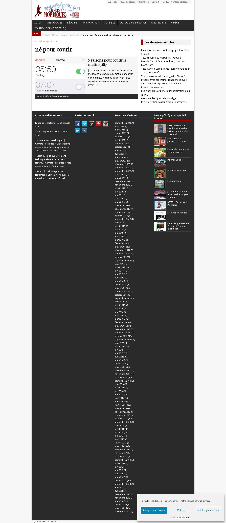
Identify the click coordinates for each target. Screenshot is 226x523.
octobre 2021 (121, 146)
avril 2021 (119, 153)
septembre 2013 (123, 421)
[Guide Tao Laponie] (160, 175)
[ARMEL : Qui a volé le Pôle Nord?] (160, 207)
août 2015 (119, 342)
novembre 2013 (122, 415)
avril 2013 (119, 439)
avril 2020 (119, 174)
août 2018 (119, 222)
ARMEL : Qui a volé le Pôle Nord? (177, 203)
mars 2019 (120, 201)
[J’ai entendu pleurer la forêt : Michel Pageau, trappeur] (160, 197)
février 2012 (121, 480)
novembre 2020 (122, 167)
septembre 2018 (123, 219)
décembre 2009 (122, 511)
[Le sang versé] (160, 186)
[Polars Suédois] (160, 165)
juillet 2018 (120, 226)
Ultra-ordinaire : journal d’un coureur (177, 140)
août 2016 (119, 301)
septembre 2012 (123, 459)
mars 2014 (120, 401)
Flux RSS (165, 1)
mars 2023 (120, 129)
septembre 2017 (123, 260)
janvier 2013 (121, 446)
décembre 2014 (122, 370)
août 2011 (119, 487)
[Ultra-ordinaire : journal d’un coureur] (160, 144)
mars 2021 (120, 157)
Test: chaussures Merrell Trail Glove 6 (161, 57)
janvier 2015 (121, 366)
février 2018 (121, 243)
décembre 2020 (122, 164)
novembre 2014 (122, 373)
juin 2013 (119, 432)
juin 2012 (119, 466)
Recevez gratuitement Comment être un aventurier (178, 226)
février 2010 (121, 504)
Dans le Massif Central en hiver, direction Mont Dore (88, 33)
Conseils (109, 22)
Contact (155, 1)
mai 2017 (119, 274)
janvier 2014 (121, 408)
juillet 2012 (120, 463)
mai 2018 (119, 232)
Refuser (181, 510)
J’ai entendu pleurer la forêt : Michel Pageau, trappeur (178, 194)
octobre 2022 (121, 136)
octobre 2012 (121, 456)
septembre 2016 (123, 298)
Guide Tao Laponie (176, 170)
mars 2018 (120, 239)
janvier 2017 (121, 287)
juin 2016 (119, 308)
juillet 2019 (120, 188)
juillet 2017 (120, 267)
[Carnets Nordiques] (113, 10)
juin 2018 (119, 229)
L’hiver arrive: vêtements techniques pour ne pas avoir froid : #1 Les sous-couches (52, 147)
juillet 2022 (120, 140)
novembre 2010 (122, 497)
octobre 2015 (121, 336)
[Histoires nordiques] (160, 218)
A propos (112, 1)
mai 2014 (119, 394)
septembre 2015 (123, 339)
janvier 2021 (121, 160)
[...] (96, 84)
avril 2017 (119, 277)
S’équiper (72, 22)
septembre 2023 (123, 122)
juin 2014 (119, 391)
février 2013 (121, 442)
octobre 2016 (121, 294)
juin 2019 (119, 191)
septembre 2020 (123, 170)
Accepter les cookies (153, 510)
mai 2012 (119, 470)
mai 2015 (119, 353)
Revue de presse (127, 1)
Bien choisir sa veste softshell (50, 178)
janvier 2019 (121, 205)
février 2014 (121, 404)
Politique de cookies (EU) (50, 28)
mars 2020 (120, 177)
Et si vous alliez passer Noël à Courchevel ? (164, 102)
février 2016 (121, 322)
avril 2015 (119, 356)
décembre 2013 (122, 411)
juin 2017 (119, 270)
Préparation (91, 22)
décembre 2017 (122, 250)
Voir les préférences (208, 510)
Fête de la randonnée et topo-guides (178, 150)
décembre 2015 (122, 329)
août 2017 (119, 263)
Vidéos (175, 22)
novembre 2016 (122, 291)
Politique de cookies (180, 517)
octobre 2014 (121, 377)
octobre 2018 (121, 215)
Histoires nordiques (177, 212)
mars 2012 (120, 477)
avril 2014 (119, 398)
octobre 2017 (121, 256)
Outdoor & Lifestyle (133, 22)
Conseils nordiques (180, 1)
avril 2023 (119, 126)
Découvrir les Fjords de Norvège (158, 98)
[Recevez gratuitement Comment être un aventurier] (160, 228)
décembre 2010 (122, 494)
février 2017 (121, 284)
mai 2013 (119, 435)
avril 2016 (119, 315)
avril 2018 (119, 236)
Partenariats (143, 1)
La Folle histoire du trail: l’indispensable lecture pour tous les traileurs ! (177, 129)
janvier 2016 (121, 325)
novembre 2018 (122, 212)
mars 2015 (120, 360)
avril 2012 (119, 473)
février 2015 (121, 363)
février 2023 (121, 133)
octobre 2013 (121, 418)
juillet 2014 (120, 387)
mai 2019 (119, 195)
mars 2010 (120, 501)
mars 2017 (120, 281)
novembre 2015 (122, 332)
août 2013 (119, 425)
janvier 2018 (121, 246)
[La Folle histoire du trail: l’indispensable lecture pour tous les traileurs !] (160, 131)
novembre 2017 (122, 253)
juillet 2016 (120, 305)
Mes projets (158, 22)
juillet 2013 (120, 428)
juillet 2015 (120, 346)
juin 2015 (119, 349)
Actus (38, 22)
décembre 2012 (122, 449)
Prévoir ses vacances (152, 87)
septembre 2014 (123, 380)
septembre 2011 (123, 483)
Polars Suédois (175, 159)
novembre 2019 (122, 184)
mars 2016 (120, 318)
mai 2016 (119, 312)
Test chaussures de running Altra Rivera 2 (163, 76)
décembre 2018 (122, 208)
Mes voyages (54, 22)
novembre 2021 (122, 143)
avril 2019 (119, 198)
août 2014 (119, 384)
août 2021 (119, 150)
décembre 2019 (122, 181)
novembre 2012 (122, 452)
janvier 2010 (121, 507)
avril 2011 (119, 490)
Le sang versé (174, 180)
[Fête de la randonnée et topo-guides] (160, 154)
